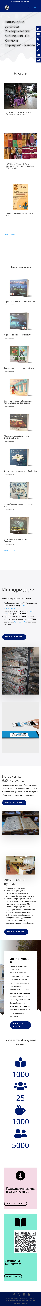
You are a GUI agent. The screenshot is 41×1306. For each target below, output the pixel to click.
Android (17, 622)
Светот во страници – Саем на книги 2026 (20, 214)
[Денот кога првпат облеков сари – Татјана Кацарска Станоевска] (20, 387)
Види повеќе (13, 1276)
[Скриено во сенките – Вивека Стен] (20, 288)
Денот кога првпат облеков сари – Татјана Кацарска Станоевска (19, 402)
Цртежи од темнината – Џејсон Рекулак (17, 540)
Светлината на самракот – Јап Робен (20, 471)
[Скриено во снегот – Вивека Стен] (20, 321)
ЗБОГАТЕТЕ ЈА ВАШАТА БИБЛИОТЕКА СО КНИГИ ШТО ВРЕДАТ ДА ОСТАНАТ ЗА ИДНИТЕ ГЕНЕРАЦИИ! (20, 165)
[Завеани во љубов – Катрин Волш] (20, 354)
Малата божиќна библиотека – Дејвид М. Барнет (17, 437)
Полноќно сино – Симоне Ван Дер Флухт (19, 505)
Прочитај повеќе (14, 637)
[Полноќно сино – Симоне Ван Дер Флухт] (20, 490)
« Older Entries (9, 235)
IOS (24, 622)
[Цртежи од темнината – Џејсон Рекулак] (20, 525)
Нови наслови (9, 305)
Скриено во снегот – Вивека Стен (19, 335)
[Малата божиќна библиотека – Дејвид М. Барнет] (20, 422)
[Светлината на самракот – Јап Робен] (20, 457)
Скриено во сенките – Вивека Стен (19, 301)
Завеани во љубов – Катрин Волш (19, 368)
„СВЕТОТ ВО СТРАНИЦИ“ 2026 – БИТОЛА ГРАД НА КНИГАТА (19, 114)
